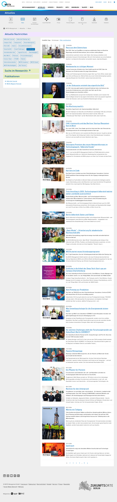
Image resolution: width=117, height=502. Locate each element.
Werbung (20, 487)
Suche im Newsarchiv (16, 71)
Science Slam (8, 59)
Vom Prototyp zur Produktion (77, 290)
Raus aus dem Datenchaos (76, 48)
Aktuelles (41, 7)
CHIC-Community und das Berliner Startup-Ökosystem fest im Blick (87, 125)
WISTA (23, 2)
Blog (91, 7)
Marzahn (67, 2)
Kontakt (49, 484)
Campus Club (7, 42)
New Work (7, 55)
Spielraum (70, 446)
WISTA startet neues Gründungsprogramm (83, 252)
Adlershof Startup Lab (23, 39)
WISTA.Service (37, 2)
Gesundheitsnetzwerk (25, 46)
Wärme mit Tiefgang (74, 410)
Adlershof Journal (9, 39)
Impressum (24, 484)
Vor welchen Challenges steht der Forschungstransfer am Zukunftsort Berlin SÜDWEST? (89, 331)
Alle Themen (22, 65)
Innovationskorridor (9, 52)
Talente (84, 7)
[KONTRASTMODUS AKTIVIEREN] (114, 2)
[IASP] (14, 494)
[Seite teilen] (18, 475)
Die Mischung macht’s (74, 106)
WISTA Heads (34, 62)
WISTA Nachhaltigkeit (10, 65)
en (110, 2)
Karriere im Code (72, 171)
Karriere (55, 484)
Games (14, 46)
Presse (60, 484)
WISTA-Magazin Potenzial (14, 84)
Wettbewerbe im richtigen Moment (79, 67)
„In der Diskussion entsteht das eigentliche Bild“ (85, 85)
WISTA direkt (99, 2)
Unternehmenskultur (10, 62)
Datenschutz (32, 484)
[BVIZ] (21, 494)
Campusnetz (17, 42)
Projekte (59, 7)
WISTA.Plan (29, 2)
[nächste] (87, 463)
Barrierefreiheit (41, 484)
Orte (67, 7)
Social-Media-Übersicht (10, 487)
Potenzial (15, 55)
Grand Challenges (19, 49)
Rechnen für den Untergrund (77, 389)
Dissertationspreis (29, 42)
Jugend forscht (22, 52)
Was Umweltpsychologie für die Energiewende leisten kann (87, 310)
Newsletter (67, 484)
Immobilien (75, 7)
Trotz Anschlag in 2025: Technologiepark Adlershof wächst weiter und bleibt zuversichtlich (89, 193)
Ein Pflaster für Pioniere (75, 370)
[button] (4, 475)
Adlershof (44, 2)
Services (51, 7)
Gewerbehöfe (8, 49)
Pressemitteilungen (26, 55)
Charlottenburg (53, 2)
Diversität (6, 46)
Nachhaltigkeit (33, 52)
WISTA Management (28, 7)
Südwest (61, 2)
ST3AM (16, 59)
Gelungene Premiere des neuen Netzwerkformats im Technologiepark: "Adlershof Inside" (87, 146)
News (29, 28)
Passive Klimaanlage (74, 351)
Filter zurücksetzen (65, 40)
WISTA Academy (23, 62)
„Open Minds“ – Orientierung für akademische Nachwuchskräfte (84, 232)
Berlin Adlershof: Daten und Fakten (80, 215)
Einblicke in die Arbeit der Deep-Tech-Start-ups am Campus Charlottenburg (86, 270)
